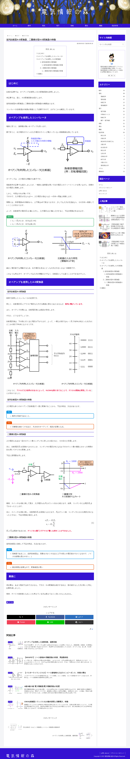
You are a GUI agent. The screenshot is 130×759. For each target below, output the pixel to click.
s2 (112, 64)
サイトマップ (103, 193)
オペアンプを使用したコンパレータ (50, 56)
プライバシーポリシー (105, 187)
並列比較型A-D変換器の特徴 (53, 65)
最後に (40, 74)
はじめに (41, 53)
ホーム (101, 184)
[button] (79, 622)
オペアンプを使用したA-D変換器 (49, 59)
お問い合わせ (103, 190)
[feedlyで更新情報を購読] (111, 75)
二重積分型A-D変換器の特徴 (53, 71)
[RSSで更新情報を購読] (114, 75)
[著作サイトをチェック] (109, 75)
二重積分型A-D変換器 (49, 68)
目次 (47, 49)
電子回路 (10, 602)
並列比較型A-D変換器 (49, 62)
